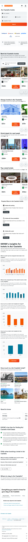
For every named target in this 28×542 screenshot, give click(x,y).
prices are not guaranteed (6, 529)
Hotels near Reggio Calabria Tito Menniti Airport (13, 505)
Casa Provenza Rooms (7, 184)
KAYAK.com (4, 518)
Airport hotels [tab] (6, 495)
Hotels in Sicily (9, 520)
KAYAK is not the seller (7, 533)
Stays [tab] (23, 495)
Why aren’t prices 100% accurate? (9, 538)
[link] (6, 212)
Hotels (9, 518)
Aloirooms (4, 116)
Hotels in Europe (15, 518)
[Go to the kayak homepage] (8, 6)
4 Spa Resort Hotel (6, 78)
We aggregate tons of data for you (10, 536)
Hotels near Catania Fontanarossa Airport (12, 503)
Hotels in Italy (21, 518)
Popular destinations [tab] (15, 495)
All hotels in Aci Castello (6, 513)
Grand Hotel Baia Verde (7, 151)
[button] (2, 5)
